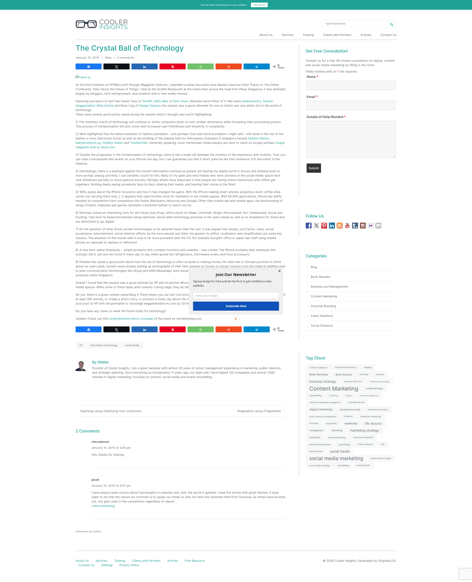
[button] (236, 274)
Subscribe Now (236, 306)
